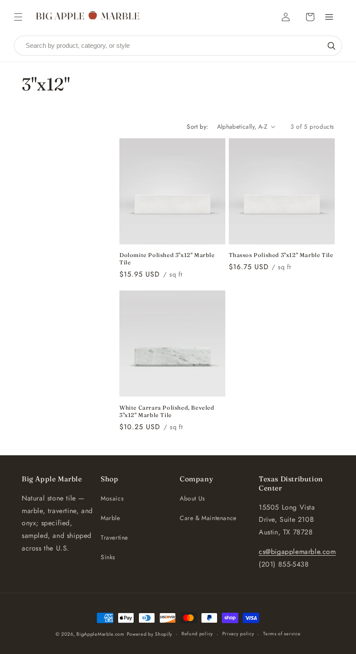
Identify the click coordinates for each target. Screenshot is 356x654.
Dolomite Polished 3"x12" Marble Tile (167, 258)
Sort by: (197, 126)
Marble (110, 518)
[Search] (331, 45)
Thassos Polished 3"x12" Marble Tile (281, 254)
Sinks (108, 557)
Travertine (114, 537)
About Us (192, 498)
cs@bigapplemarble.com (297, 552)
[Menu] (329, 17)
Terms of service (281, 633)
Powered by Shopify (150, 634)
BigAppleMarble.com (100, 634)
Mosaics (112, 498)
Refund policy (197, 633)
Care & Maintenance (208, 518)
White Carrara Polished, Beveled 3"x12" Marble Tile (166, 411)
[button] (18, 17)
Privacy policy (238, 633)
